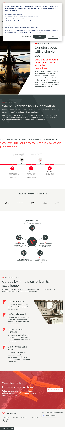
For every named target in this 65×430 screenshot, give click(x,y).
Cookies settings (26, 36)
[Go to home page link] (9, 414)
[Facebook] (8, 421)
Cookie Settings (7, 428)
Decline (53, 36)
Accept (39, 36)
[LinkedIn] (4, 421)
